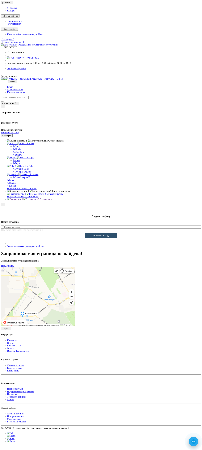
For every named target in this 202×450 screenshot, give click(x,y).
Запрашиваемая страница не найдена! (26, 246)
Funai (10, 180)
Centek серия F (21, 177)
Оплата (10, 348)
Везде (10, 87)
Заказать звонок (15, 52)
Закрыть (6, 328)
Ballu (30, 166)
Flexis (17, 149)
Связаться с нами (15, 365)
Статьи (10, 399)
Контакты (12, 340)
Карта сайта (13, 370)
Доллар (12, 8)
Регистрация (14, 24)
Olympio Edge (21, 169)
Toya (16, 163)
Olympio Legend (22, 171)
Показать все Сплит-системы (22, 188)
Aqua (30, 157)
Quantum (18, 152)
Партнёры (12, 394)
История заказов (15, 416)
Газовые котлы (54, 194)
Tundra (17, 155)
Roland (11, 185)
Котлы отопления (16, 92)
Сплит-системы (15, 89)
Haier (30, 143)
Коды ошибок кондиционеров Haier (25, 34)
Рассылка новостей (16, 421)
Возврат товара (14, 368)
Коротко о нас (14, 345)
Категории (6, 135)
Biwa (16, 160)
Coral (16, 146)
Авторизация (14, 21)
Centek (34, 174)
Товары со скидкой (16, 396)
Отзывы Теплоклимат (18, 351)
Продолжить (7, 265)
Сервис (10, 343)
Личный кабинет (15, 413)
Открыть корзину (10, 132)
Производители (15, 388)
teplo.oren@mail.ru (16, 68)
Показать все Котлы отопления (22, 196)
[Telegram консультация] (2, 447)
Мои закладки (14, 419)
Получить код (101, 235)
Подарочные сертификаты (20, 391)
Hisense (11, 183)
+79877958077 (31, 57)
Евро (10, 10)
